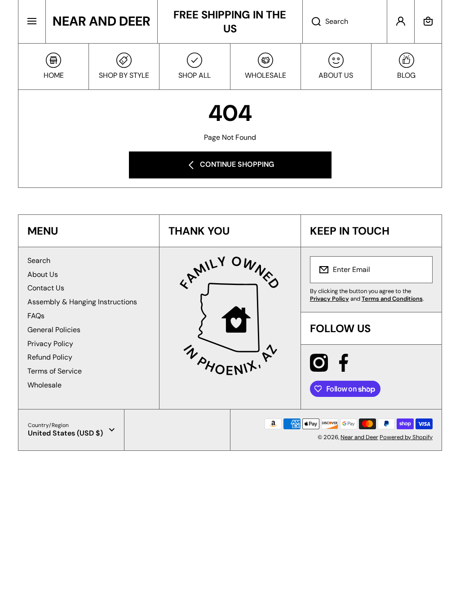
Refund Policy (49, 357)
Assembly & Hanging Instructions (82, 302)
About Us (42, 274)
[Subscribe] (420, 269)
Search (38, 260)
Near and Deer (359, 437)
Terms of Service (54, 371)
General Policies (53, 329)
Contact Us (45, 288)
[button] (428, 21)
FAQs (35, 315)
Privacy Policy (50, 343)
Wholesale (44, 385)
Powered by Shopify (406, 437)
